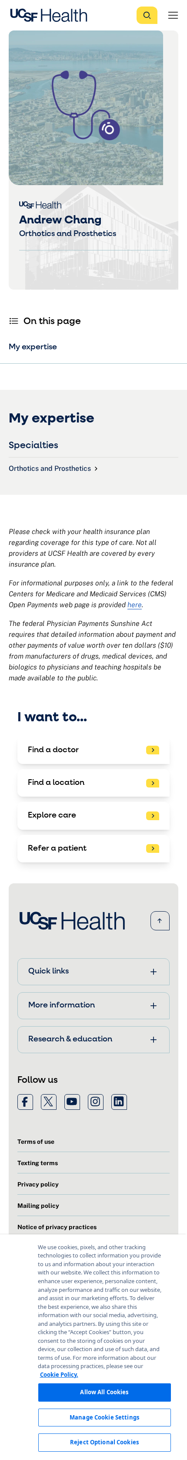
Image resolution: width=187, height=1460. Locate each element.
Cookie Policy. (59, 1375)
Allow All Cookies (104, 1392)
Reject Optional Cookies (104, 1442)
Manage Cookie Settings (104, 1417)
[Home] (51, 15)
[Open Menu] (173, 15)
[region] (93, 1347)
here (134, 605)
